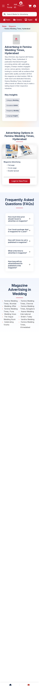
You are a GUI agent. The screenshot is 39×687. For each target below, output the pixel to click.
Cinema (19, 20)
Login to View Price (19, 181)
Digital (30, 20)
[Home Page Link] (21, 4)
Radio (8, 20)
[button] (3, 6)
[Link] (30, 6)
